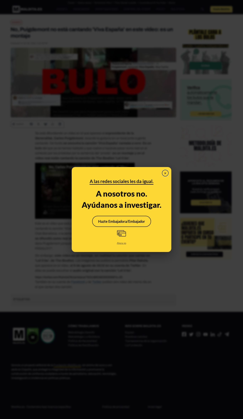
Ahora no (121, 243)
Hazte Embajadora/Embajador (121, 221)
